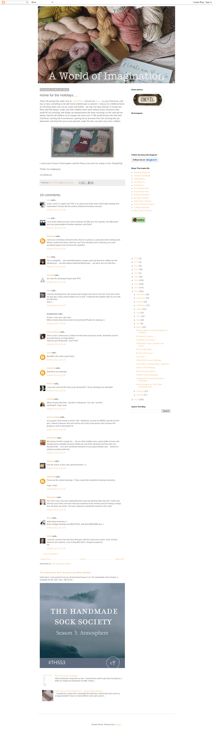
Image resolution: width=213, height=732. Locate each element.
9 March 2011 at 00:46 (56, 429)
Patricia (50, 384)
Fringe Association (141, 195)
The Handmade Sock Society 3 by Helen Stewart (65, 572)
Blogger (118, 724)
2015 (136, 277)
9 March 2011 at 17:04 (56, 528)
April (138, 323)
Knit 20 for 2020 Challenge (66, 676)
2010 (136, 399)
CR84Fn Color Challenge (147, 375)
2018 (136, 266)
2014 (136, 280)
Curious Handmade (142, 176)
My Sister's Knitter (141, 198)
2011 (136, 291)
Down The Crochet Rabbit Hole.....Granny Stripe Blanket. (79, 691)
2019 (136, 262)
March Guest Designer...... (147, 371)
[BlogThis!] (83, 182)
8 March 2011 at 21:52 (56, 391)
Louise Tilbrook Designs (144, 204)
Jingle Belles (78, 101)
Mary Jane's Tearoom (143, 210)
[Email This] (80, 182)
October (140, 302)
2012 (136, 288)
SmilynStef (51, 438)
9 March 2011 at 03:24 (56, 489)
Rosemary (51, 497)
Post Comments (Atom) (61, 564)
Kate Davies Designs (143, 201)
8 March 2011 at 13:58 (56, 210)
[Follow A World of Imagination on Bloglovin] (144, 161)
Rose (97, 101)
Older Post (119, 559)
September (141, 305)
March (139, 327)
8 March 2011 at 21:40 (56, 360)
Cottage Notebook (141, 207)
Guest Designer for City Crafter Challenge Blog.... (149, 385)
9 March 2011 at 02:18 (56, 468)
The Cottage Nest (141, 188)
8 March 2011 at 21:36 (56, 344)
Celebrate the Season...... (146, 340)
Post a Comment (51, 554)
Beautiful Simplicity (142, 172)
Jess (49, 353)
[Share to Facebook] (89, 182)
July (138, 313)
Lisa (49, 200)
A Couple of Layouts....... (146, 336)
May (138, 320)
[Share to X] (86, 182)
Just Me (50, 275)
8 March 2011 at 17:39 (56, 282)
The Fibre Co (139, 182)
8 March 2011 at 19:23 (56, 305)
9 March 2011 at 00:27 (56, 409)
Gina (49, 291)
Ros (48, 257)
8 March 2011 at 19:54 (56, 323)
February (140, 391)
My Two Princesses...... (145, 353)
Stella (49, 536)
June (138, 316)
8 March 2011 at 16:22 (56, 267)
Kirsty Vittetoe (53, 332)
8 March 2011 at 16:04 (56, 249)
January (140, 395)
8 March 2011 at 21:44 (56, 375)
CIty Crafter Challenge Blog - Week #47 (152, 364)
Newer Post (45, 559)
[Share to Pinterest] (92, 182)
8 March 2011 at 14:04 (56, 228)
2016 (136, 273)
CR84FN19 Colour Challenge (148, 360)
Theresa (50, 461)
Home (82, 559)
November (141, 298)
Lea (48, 218)
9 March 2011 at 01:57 (56, 453)
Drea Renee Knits (141, 192)
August (139, 309)
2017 (136, 269)
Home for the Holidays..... (146, 368)
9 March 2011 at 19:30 (56, 548)
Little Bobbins (139, 179)
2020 (136, 258)
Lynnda (50, 399)
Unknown (51, 236)
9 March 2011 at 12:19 (56, 510)
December (141, 294)
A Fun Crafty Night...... (145, 349)
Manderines (139, 185)
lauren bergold (53, 417)
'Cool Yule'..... (141, 357)
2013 (136, 284)
